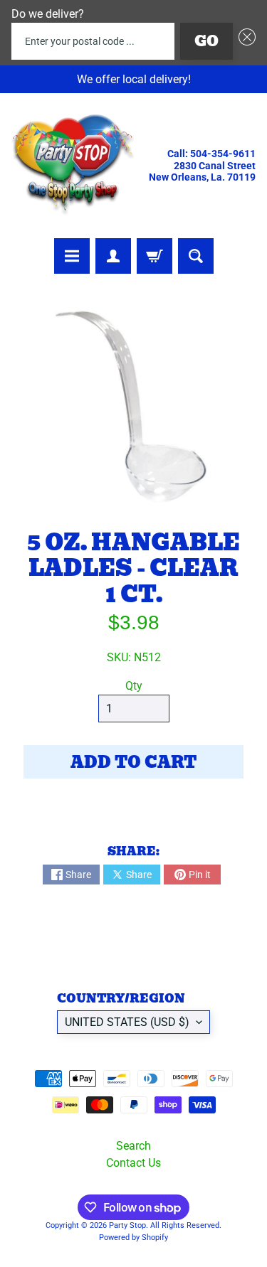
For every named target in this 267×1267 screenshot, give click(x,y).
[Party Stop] (72, 166)
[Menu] (72, 256)
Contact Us (133, 1163)
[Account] (113, 256)
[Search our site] (196, 256)
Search (133, 1146)
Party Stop (127, 1225)
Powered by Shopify (133, 1237)
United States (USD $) (127, 1022)
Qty (133, 686)
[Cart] (154, 256)
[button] (244, 41)
